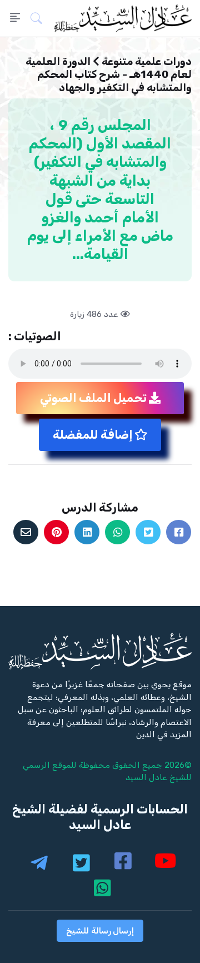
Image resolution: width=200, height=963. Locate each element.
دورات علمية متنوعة (147, 61)
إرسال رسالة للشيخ (100, 931)
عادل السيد (146, 777)
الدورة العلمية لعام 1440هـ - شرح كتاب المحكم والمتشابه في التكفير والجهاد (109, 74)
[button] (40, 18)
